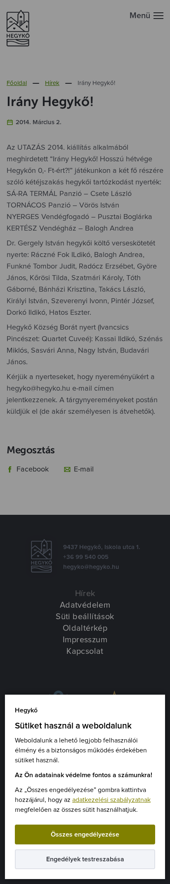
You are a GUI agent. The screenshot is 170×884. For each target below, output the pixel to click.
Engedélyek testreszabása (85, 859)
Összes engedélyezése (85, 834)
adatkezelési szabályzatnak (111, 800)
